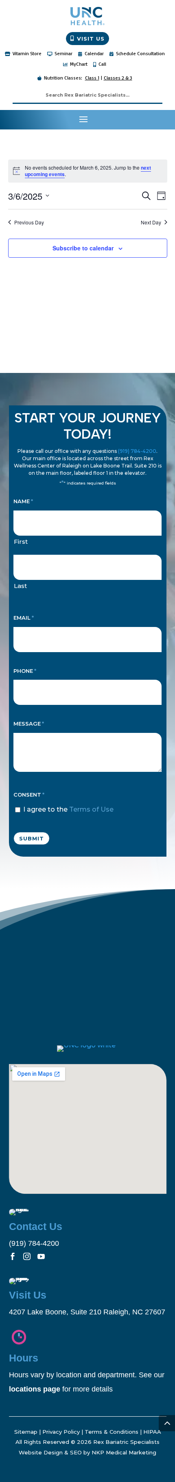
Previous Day (29, 222)
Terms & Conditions (111, 1431)
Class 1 (92, 78)
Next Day (151, 222)
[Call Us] (163, 119)
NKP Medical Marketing (124, 1452)
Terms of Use (91, 809)
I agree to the (68, 809)
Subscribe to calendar (83, 248)
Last (20, 586)
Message (28, 723)
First (21, 541)
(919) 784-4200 (137, 451)
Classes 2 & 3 (118, 78)
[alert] (87, 171)
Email (23, 617)
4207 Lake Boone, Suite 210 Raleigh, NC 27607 (87, 1312)
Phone (24, 671)
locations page (34, 1389)
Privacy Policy (61, 1431)
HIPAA (152, 1431)
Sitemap (25, 1431)
